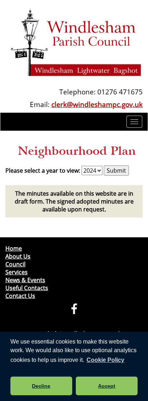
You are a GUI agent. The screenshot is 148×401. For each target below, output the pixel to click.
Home (13, 248)
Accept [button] (106, 386)
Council (15, 264)
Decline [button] (41, 386)
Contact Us (20, 296)
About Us (18, 256)
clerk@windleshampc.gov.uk (97, 104)
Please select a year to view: (42, 170)
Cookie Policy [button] (105, 360)
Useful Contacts (26, 288)
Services (16, 272)
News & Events (25, 280)
